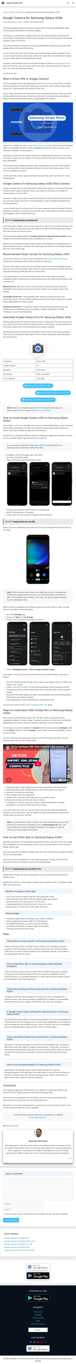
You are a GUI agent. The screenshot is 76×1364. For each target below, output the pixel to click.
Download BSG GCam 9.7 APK (38, 386)
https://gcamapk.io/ (38, 1117)
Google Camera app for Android (39, 145)
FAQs (38, 1321)
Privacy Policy (38, 1318)
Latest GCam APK (14, 3)
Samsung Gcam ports (61, 63)
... (70, 1156)
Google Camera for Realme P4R (16, 1247)
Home (5, 12)
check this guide (43, 410)
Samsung (20, 12)
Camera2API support (20, 687)
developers (23, 259)
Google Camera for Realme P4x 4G (18, 1244)
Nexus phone (47, 83)
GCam (12, 12)
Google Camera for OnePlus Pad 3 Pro (19, 1241)
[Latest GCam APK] (3, 3)
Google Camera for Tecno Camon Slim (19, 1250)
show (13, 73)
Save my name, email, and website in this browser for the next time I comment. (36, 1214)
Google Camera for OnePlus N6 (16, 1238)
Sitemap (38, 1361)
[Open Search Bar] (68, 3)
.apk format (18, 425)
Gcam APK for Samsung (57, 259)
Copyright (38, 1315)
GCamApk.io (13, 1359)
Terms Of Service (38, 1324)
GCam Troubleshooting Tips (36, 705)
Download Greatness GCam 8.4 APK (39, 400)
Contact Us (38, 1312)
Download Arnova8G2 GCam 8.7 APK (54, 393)
